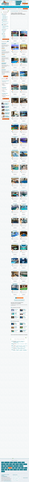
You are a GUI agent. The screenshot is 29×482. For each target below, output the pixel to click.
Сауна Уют (23, 83)
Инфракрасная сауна (5, 18)
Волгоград (19, 462)
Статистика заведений (15, 480)
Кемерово (17, 464)
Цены (12, 6)
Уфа (18, 469)
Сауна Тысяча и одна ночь (5, 80)
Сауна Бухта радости (24, 270)
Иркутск (11, 464)
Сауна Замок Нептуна (23, 257)
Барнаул (11, 462)
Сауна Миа (15, 110)
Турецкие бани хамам (15, 341)
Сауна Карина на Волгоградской (4, 63)
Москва (3, 462)
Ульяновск (15, 469)
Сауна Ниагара (23, 230)
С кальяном (3, 37)
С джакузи (3, 31)
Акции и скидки (15, 479)
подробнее (15, 40)
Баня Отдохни (15, 270)
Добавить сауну (25, 3)
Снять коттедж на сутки (5, 28)
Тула (8, 469)
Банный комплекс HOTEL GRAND (15, 43)
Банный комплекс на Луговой (15, 137)
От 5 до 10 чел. (22, 343)
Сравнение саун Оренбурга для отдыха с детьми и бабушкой (7, 113)
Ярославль (3, 471)
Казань (14, 464)
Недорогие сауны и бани (5, 26)
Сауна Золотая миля (15, 83)
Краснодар (21, 464)
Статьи (19, 478)
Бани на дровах (4, 17)
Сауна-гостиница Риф (23, 110)
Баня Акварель (4, 69)
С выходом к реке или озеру (21, 348)
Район (3, 6)
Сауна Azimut (3, 56)
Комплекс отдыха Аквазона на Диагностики (16, 314)
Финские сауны (22, 341)
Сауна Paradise (15, 203)
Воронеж (23, 462)
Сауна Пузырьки (24, 316)
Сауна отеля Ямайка (15, 123)
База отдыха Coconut (23, 150)
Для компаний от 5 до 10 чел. (5, 22)
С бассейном (4, 30)
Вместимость (16, 6)
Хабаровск (21, 469)
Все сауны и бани (19, 1)
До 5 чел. (18, 343)
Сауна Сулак (15, 257)
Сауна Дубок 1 (24, 70)
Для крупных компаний (5, 23)
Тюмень (11, 469)
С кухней (17, 350)
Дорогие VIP (3, 27)
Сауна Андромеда (23, 203)
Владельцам (18, 4)
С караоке (21, 349)
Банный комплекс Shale (16, 316)
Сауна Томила (24, 163)
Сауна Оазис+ (15, 163)
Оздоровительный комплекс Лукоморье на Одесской (15, 150)
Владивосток (15, 462)
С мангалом (3, 36)
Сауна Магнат (15, 70)
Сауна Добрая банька (5, 93)
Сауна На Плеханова (24, 123)
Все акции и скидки (6, 98)
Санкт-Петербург (7, 462)
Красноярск (25, 464)
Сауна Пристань (4, 87)
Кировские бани (4, 43)
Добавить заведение (15, 478)
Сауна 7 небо (16, 309)
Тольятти (3, 469)
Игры (26, 6)
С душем (3, 32)
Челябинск (25, 469)
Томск (6, 469)
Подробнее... (3, 85)
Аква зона (9, 6)
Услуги (23, 6)
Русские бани (18, 341)
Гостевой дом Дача (15, 190)
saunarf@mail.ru (5, 476)
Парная (6, 6)
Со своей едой (17, 349)
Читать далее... (3, 47)
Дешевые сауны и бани (5, 25)
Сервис (20, 6)
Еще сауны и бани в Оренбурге (19, 300)
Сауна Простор (25, 326)
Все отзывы (6, 76)
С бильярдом (24, 349)
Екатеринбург (3, 464)
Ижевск (7, 464)
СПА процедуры (25, 350)
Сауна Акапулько (23, 43)
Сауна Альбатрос (24, 323)
